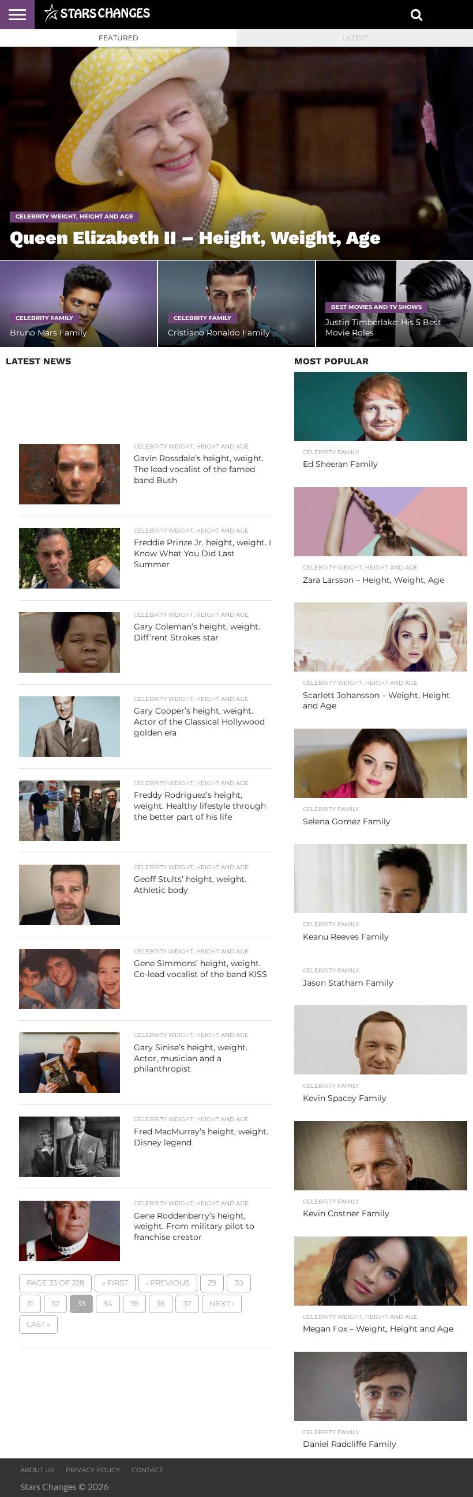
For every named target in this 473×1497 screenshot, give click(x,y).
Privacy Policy (93, 1470)
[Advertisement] (146, 408)
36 (160, 1303)
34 (107, 1303)
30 (238, 1283)
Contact (147, 1470)
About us (37, 1470)
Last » (38, 1324)
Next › (221, 1303)
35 (134, 1303)
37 (187, 1303)
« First (115, 1283)
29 (212, 1283)
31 (30, 1303)
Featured (118, 37)
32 (55, 1303)
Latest (355, 37)
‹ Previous (168, 1283)
